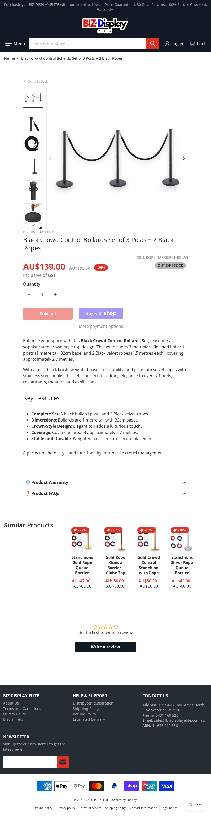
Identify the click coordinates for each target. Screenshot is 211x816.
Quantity (31, 284)
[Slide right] (184, 158)
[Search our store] (152, 43)
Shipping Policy (86, 708)
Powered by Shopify (123, 800)
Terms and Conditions (22, 708)
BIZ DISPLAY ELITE (97, 800)
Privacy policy (66, 808)
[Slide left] (50, 158)
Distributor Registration (93, 703)
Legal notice (169, 808)
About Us (11, 703)
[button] (15, 43)
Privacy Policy (14, 713)
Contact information (143, 808)
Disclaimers (13, 719)
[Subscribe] (63, 762)
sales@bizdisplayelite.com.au (179, 720)
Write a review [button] (105, 647)
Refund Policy (84, 713)
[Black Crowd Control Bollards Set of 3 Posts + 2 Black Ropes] (33, 98)
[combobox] (94, 43)
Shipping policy (115, 808)
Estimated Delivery (89, 719)
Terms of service (90, 808)
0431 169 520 (167, 715)
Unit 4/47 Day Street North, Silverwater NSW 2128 (173, 707)
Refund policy (43, 808)
